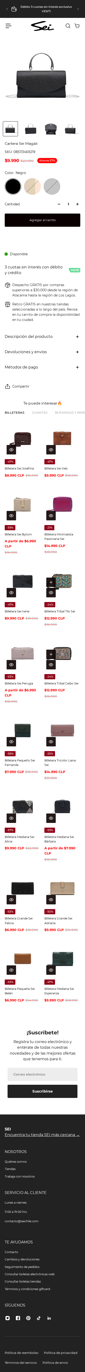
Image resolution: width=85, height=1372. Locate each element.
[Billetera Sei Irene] (23, 581)
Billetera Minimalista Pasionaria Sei (58, 537)
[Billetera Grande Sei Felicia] (23, 888)
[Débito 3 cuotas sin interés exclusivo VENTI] (42, 9)
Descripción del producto (29, 336)
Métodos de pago (21, 367)
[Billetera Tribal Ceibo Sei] (62, 653)
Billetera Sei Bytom (18, 534)
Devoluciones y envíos (26, 352)
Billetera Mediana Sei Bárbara (59, 839)
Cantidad (12, 204)
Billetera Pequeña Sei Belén (20, 991)
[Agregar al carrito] (51, 582)
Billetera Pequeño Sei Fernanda (20, 763)
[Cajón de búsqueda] (67, 26)
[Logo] (42, 26)
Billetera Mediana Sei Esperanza (59, 991)
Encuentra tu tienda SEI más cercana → (42, 1135)
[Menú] (8, 26)
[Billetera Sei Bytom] (23, 504)
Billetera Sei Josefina (19, 468)
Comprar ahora (42, 237)
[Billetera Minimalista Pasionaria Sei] (62, 504)
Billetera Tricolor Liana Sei (60, 763)
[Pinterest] (28, 1318)
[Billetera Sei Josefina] (23, 438)
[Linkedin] (49, 1318)
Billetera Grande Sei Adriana (58, 921)
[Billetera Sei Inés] (62, 438)
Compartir (21, 386)
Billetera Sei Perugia (19, 683)
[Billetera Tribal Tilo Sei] (62, 581)
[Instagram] (7, 1318)
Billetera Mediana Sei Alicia (19, 839)
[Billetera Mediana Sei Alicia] (23, 807)
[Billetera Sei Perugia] (23, 653)
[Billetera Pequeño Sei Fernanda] (23, 730)
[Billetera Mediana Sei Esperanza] (62, 959)
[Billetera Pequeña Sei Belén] (23, 959)
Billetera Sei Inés (56, 468)
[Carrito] (76, 26)
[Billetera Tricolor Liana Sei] (62, 730)
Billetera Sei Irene (17, 611)
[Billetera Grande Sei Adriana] (62, 888)
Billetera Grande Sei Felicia (19, 921)
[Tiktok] (39, 1318)
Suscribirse (42, 1091)
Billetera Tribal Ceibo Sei (61, 683)
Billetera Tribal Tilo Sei (59, 611)
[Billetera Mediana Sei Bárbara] (62, 807)
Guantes (39, 412)
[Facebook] (18, 1318)
